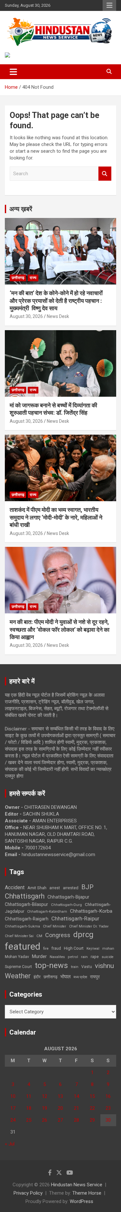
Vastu (86, 966)
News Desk (58, 316)
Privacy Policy (28, 1193)
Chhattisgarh (25, 896)
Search (104, 174)
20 (60, 1108)
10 (12, 1096)
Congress (57, 935)
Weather (18, 976)
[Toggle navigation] (13, 71)
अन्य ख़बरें (20, 209)
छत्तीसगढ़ (50, 976)
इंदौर (37, 976)
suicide (108, 957)
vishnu (104, 966)
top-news (51, 965)
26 (44, 1120)
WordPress (81, 1201)
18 (28, 1108)
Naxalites (57, 956)
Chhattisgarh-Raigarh (26, 918)
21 (76, 1108)
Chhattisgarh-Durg (66, 904)
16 (108, 1096)
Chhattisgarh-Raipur (75, 918)
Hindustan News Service (76, 1185)
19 (44, 1108)
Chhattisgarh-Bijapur (68, 897)
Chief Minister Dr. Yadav (88, 926)
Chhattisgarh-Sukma (22, 926)
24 (12, 1120)
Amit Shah (36, 887)
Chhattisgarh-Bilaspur (26, 904)
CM (39, 936)
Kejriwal (92, 948)
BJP (87, 887)
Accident (15, 887)
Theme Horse (86, 1193)
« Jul (10, 1144)
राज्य (33, 278)
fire (45, 948)
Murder (39, 956)
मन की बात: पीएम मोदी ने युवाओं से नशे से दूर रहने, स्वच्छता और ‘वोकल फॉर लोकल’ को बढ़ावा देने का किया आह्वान (59, 629)
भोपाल (65, 977)
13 (60, 1096)
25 (28, 1120)
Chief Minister (54, 926)
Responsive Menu (109, 5)
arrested (70, 887)
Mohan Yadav (17, 956)
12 (44, 1096)
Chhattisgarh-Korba (91, 911)
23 (108, 1108)
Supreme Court (18, 966)
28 (76, 1120)
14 (76, 1096)
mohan (108, 948)
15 (92, 1096)
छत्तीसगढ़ (18, 278)
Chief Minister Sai (19, 936)
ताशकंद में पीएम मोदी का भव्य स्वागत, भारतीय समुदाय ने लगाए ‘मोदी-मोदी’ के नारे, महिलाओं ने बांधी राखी (56, 517)
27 (60, 1120)
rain (84, 956)
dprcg (83, 934)
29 (92, 1120)
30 (108, 1120)
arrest (54, 888)
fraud (56, 948)
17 (12, 1108)
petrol (73, 957)
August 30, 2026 (26, 316)
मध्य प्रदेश (80, 977)
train (74, 967)
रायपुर (95, 976)
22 (92, 1108)
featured (22, 946)
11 (28, 1096)
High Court (74, 948)
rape (95, 956)
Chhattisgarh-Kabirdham (47, 911)
